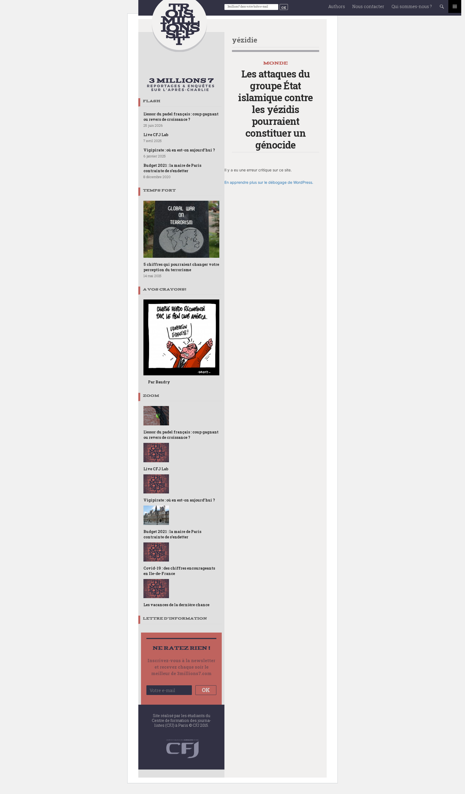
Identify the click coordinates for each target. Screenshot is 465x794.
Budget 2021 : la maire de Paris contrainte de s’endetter (172, 168)
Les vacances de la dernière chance (176, 604)
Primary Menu (454, 6)
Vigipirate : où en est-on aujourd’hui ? (179, 150)
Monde (275, 63)
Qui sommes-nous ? (412, 6)
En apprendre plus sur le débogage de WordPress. (268, 182)
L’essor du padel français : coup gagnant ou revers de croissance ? (181, 116)
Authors (336, 6)
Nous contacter (368, 6)
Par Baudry (159, 381)
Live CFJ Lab (155, 134)
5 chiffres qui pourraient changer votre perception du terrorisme (181, 267)
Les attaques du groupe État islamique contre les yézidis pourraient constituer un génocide (275, 109)
